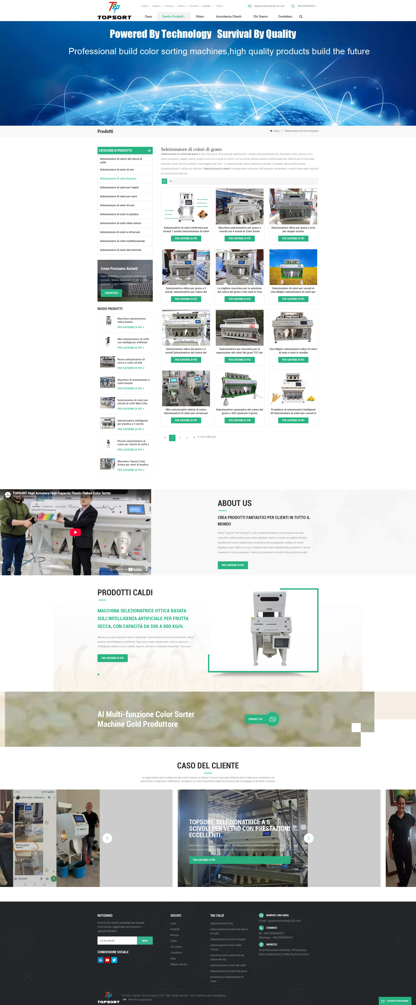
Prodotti (175, 929)
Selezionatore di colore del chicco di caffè (121, 160)
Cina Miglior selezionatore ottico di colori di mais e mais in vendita (293, 351)
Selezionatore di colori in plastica (119, 214)
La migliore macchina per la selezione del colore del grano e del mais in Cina (239, 290)
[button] (98, 674)
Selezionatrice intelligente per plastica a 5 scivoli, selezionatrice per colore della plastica (132, 422)
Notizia (174, 935)
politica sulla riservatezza (211, 995)
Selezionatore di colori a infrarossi (120, 232)
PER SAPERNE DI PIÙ (130, 327)
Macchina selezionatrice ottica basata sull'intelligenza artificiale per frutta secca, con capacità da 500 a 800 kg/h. (133, 320)
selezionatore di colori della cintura (225, 947)
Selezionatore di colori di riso (117, 169)
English (144, 6)
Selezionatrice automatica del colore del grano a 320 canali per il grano (239, 411)
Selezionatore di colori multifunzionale (122, 241)
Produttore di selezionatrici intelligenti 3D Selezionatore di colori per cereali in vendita (293, 411)
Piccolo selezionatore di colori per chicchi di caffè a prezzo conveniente (133, 443)
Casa (148, 16)
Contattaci (285, 16)
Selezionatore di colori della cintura (120, 223)
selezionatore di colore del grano (228, 971)
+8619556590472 (306, 6)
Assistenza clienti (228, 16)
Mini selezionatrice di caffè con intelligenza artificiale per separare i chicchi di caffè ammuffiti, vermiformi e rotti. (133, 341)
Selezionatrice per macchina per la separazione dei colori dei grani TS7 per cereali (239, 351)
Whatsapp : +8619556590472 (276, 937)
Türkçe (219, 6)
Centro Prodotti (172, 16)
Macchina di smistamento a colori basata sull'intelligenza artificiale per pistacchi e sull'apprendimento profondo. (133, 381)
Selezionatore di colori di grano (118, 178)
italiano (181, 6)
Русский (193, 6)
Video (200, 16)
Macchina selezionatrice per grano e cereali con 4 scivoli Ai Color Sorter (239, 229)
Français (169, 6)
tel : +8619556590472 (271, 933)
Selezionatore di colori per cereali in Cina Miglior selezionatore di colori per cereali (293, 290)
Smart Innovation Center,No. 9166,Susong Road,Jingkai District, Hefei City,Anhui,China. (284, 952)
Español (156, 6)
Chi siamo (261, 16)
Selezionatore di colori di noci (117, 205)
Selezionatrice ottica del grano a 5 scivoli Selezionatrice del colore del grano (186, 351)
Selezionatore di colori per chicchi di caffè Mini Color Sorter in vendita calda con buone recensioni (133, 402)
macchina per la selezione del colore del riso (227, 957)
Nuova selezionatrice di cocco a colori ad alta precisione (131, 361)
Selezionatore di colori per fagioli (119, 187)
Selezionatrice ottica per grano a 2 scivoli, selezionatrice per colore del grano (186, 290)
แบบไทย (206, 6)
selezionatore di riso (221, 923)
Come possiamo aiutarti (119, 268)
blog (173, 958)
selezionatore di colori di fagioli (228, 939)
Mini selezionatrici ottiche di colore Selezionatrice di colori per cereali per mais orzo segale (186, 411)
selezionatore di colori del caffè (228, 965)
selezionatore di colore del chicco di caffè (229, 931)
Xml (192, 995)
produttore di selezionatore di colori (227, 979)
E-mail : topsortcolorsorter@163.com (280, 920)
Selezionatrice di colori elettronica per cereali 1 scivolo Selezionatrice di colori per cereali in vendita (186, 229)
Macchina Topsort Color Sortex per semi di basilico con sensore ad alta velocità (132, 463)
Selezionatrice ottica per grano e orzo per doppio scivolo (293, 229)
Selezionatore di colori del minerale (120, 250)
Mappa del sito (179, 964)
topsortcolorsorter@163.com (269, 6)
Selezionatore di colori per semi (118, 196)
